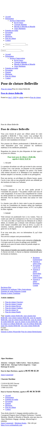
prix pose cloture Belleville (30, 326)
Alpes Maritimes (20, 28)
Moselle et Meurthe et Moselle (24, 26)
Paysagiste (9, 32)
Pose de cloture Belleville (12, 93)
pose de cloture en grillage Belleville (21, 323)
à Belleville (37, 240)
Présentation (9, 19)
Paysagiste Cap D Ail (36, 266)
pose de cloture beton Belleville (19, 320)
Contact (8, 40)
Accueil (8, 17)
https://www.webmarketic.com (11, 425)
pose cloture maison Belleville (18, 318)
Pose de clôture (10, 38)
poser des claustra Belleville (10, 326)
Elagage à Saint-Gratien (37, 276)
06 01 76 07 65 (25, 159)
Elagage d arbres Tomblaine (10, 293)
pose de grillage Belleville (32, 324)
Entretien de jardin (11, 30)
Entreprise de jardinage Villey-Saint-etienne (16, 289)
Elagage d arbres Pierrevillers (37, 271)
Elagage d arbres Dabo (37, 263)
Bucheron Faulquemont (37, 259)
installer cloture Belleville (14, 316)
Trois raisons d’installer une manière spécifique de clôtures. (21, 250)
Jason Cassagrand (7, 375)
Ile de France (18, 22)
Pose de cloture (6, 89)
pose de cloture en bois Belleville (26, 322)
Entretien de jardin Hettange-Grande (13, 291)
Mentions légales (20, 423)
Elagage (8, 34)
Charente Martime (20, 24)
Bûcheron (8, 36)
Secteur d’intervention (17, 21)
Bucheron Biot (6, 287)
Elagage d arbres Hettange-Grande (36, 282)
